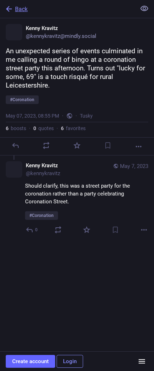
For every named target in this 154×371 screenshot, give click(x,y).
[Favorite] (77, 145)
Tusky (86, 116)
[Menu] (141, 361)
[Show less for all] (144, 8)
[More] (138, 146)
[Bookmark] (108, 145)
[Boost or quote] (46, 145)
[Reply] (15, 145)
